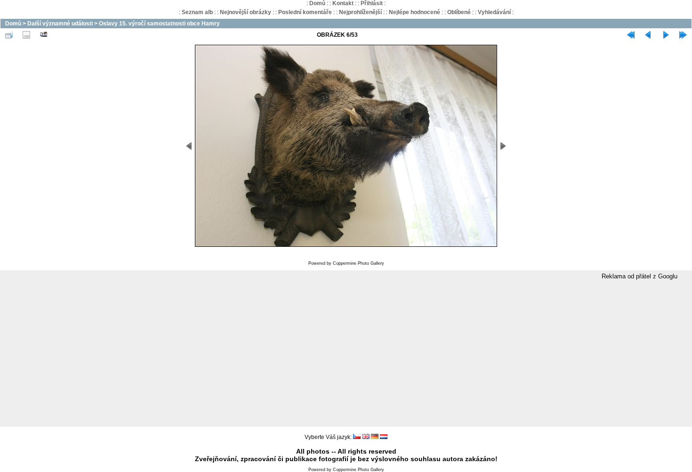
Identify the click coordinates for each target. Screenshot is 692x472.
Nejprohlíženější (360, 12)
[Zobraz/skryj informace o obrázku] (26, 35)
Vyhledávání (494, 12)
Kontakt (343, 3)
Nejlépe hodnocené (414, 12)
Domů (317, 3)
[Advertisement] (346, 354)
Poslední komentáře (305, 12)
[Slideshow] (43, 35)
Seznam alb (197, 12)
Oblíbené (459, 12)
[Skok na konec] (683, 35)
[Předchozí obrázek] (648, 35)
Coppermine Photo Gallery (358, 263)
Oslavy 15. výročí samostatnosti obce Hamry (159, 23)
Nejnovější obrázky (245, 12)
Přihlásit (372, 3)
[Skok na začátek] (630, 35)
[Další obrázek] (665, 35)
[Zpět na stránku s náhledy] (8, 35)
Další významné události (60, 23)
